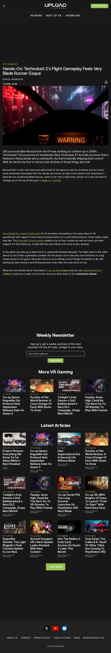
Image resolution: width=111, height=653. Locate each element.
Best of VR (53, 15)
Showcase (73, 15)
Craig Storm (63, 464)
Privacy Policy (42, 638)
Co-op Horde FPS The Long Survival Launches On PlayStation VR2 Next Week (69, 503)
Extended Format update (31, 240)
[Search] (4, 6)
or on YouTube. (50, 180)
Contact (26, 638)
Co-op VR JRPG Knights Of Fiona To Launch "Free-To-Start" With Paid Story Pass (96, 501)
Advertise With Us (93, 638)
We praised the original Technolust (21, 233)
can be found (58, 270)
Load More (55, 566)
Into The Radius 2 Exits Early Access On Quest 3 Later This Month (69, 545)
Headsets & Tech (11, 448)
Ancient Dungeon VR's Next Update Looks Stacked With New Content (41, 545)
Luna (5, 467)
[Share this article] (106, 82)
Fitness (61, 448)
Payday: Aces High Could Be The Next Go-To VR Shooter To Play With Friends (96, 404)
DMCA (77, 638)
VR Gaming (10, 64)
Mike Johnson (36, 470)
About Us (12, 638)
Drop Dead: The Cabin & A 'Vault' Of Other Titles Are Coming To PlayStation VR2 (96, 545)
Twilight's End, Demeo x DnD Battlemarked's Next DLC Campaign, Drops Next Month (69, 405)
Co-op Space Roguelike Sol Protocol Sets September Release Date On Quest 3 (13, 405)
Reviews (36, 15)
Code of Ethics (62, 638)
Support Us (99, 6)
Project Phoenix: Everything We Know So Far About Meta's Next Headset (13, 457)
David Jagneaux (13, 79)
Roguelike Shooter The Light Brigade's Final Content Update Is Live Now (14, 545)
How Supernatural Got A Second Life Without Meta (69, 455)
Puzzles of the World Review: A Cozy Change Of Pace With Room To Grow (41, 404)
